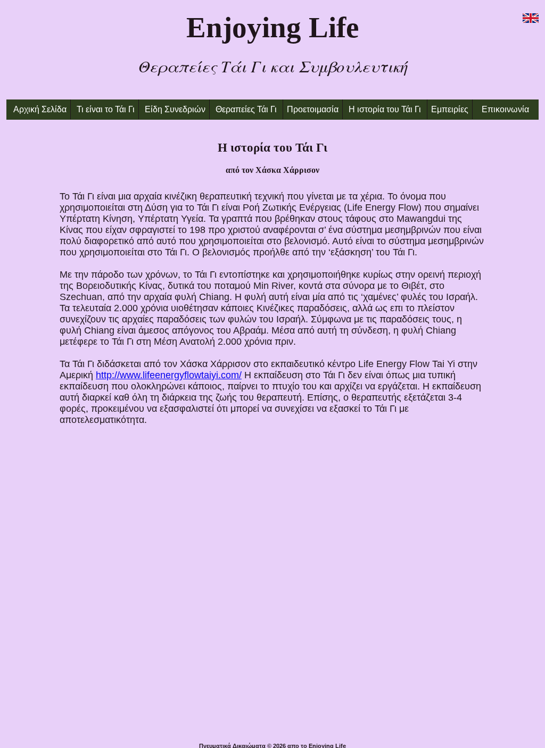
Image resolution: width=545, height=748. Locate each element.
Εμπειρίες (449, 109)
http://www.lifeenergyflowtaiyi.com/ (169, 375)
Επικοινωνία (505, 109)
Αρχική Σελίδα (40, 109)
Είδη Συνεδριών (175, 109)
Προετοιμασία (312, 109)
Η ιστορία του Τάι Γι (386, 109)
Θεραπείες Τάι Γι (246, 109)
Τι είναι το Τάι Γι (106, 109)
